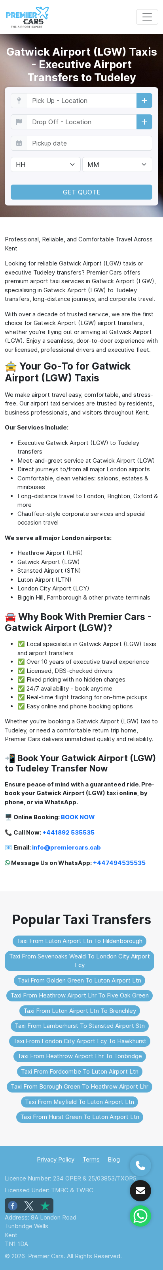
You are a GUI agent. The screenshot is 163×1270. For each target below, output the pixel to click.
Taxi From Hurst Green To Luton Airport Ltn (79, 1117)
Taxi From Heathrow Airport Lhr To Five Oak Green (79, 995)
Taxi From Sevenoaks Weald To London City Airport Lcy (79, 960)
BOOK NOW (78, 817)
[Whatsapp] (140, 1216)
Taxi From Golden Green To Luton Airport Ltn (79, 980)
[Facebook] (12, 1205)
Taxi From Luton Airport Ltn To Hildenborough (79, 941)
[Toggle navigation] (147, 17)
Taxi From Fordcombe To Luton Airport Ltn (79, 1071)
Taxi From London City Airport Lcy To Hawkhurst (79, 1041)
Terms (91, 1159)
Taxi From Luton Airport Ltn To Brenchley (79, 1010)
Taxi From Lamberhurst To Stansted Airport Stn (80, 1025)
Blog (114, 1159)
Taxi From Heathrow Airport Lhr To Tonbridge (79, 1056)
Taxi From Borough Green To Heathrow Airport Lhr (79, 1086)
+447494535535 (119, 863)
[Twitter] (29, 1205)
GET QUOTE (81, 192)
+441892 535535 (68, 832)
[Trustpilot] (45, 1205)
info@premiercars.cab (66, 847)
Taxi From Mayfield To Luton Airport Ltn (79, 1102)
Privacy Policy (55, 1159)
